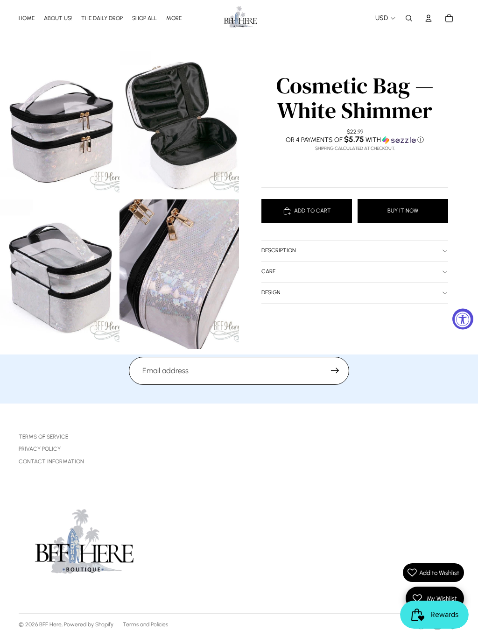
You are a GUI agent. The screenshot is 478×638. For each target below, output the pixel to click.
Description (278, 250)
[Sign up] (335, 371)
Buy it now (402, 210)
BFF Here (50, 624)
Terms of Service (43, 436)
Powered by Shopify (88, 624)
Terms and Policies (145, 624)
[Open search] (409, 18)
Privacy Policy (40, 449)
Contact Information (51, 461)
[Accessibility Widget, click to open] (462, 319)
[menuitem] (174, 18)
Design (271, 292)
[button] (354, 139)
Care (268, 271)
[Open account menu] (428, 18)
